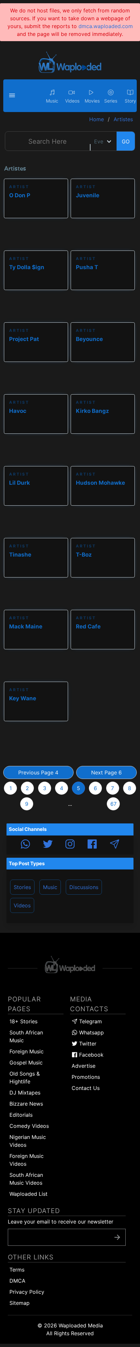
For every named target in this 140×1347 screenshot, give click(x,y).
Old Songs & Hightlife (24, 1077)
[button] (13, 95)
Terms (16, 1269)
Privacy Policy (26, 1292)
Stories (22, 887)
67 (113, 804)
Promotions (86, 1077)
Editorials (21, 1115)
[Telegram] (114, 845)
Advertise (83, 1066)
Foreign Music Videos (26, 1160)
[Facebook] (92, 845)
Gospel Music (26, 1062)
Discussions (83, 887)
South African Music (26, 1036)
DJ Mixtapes (24, 1092)
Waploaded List (28, 1194)
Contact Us (86, 1088)
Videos (22, 905)
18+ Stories (23, 1021)
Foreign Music (26, 1051)
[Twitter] (48, 845)
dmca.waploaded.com (105, 26)
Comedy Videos (29, 1126)
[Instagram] (70, 845)
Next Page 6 (106, 772)
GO (126, 141)
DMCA (17, 1280)
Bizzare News (26, 1103)
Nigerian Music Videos (27, 1141)
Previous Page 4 (38, 772)
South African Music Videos (26, 1179)
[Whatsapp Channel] (25, 845)
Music (50, 887)
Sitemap (19, 1303)
